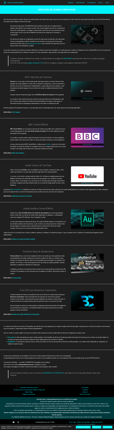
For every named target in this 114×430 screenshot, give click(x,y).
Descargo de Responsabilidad (86, 424)
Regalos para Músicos (29, 394)
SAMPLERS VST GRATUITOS (53, 373)
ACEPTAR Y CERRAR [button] (83, 427)
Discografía (85, 387)
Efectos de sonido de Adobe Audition (23, 239)
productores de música (34, 43)
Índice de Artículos (85, 394)
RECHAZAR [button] (96, 427)
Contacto (85, 390)
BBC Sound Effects (18, 153)
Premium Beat (16, 278)
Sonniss (48, 144)
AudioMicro (11, 341)
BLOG (107, 2)
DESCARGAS (80, 2)
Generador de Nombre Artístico (29, 387)
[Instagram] (18, 422)
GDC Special (16, 112)
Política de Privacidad (83, 422)
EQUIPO (70, 2)
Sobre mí (85, 392)
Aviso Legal (72, 422)
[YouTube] (13, 422)
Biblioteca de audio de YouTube (22, 196)
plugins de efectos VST (36, 63)
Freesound (11, 337)
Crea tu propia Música (15, 2)
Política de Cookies (96, 422)
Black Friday (29, 392)
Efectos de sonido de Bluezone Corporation (25, 314)
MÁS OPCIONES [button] (107, 427)
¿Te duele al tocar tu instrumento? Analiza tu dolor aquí (29, 390)
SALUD (100, 2)
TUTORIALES (91, 2)
